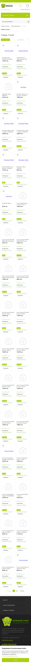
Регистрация (7, 9)
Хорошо (15, 660)
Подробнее (5, 77)
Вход (2, 9)
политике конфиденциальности (10, 656)
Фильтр (7, 39)
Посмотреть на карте (7, 640)
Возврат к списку (5, 29)
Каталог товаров (8, 15)
